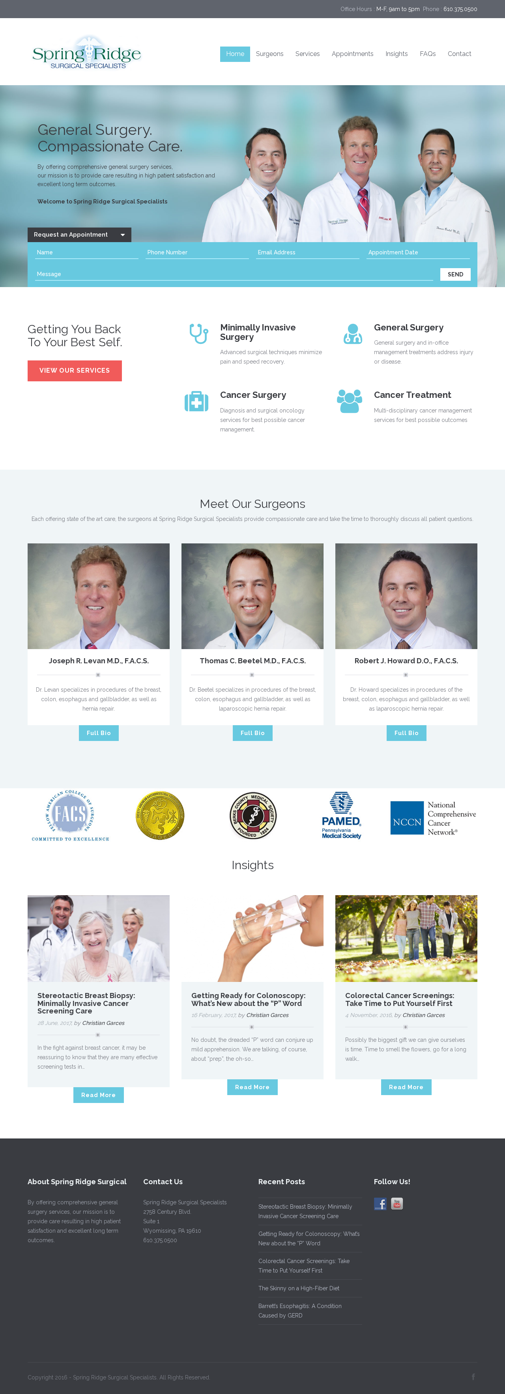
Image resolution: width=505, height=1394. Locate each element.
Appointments (353, 54)
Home (235, 54)
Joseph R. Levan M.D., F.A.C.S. (99, 661)
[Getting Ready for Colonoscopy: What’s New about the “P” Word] (252, 938)
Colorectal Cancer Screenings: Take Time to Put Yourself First (399, 999)
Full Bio (99, 733)
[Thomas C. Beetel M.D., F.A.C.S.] (252, 596)
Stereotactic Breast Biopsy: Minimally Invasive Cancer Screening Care (86, 1003)
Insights (396, 54)
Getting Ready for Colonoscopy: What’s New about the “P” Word (248, 999)
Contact (459, 54)
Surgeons (270, 54)
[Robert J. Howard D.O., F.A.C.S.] (406, 596)
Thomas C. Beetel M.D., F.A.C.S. (253, 661)
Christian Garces (103, 1023)
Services (308, 54)
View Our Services (74, 370)
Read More (98, 1095)
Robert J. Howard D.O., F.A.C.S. (406, 661)
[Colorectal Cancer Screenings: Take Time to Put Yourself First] (406, 938)
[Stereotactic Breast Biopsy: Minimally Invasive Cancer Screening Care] (99, 938)
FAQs (428, 54)
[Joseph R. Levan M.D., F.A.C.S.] (99, 595)
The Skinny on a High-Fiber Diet (298, 1288)
